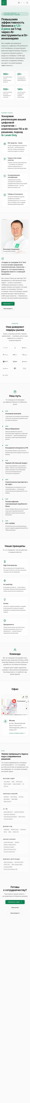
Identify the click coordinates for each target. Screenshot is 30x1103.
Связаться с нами (14, 902)
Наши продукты (8, 308)
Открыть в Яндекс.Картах (16, 733)
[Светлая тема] (21, 3)
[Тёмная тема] (24, 3)
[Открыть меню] (27, 2)
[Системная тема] (19, 3)
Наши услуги (7, 303)
